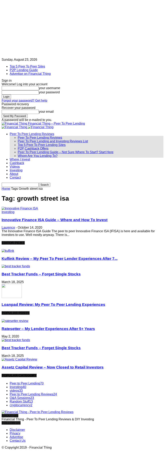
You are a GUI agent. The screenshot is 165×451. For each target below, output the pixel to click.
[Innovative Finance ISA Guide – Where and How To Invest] (20, 208)
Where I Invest (20, 159)
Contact (15, 177)
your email (46, 111)
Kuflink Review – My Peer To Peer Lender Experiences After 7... (60, 258)
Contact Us (18, 440)
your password (49, 92)
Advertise (16, 437)
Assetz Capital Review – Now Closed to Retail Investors (53, 367)
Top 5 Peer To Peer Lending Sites (42, 145)
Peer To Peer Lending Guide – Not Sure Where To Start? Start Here (65, 152)
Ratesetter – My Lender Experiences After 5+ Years (48, 329)
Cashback (17, 163)
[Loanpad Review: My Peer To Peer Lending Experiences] (12, 297)
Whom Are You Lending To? (38, 155)
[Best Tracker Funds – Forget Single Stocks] (16, 266)
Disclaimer (17, 429)
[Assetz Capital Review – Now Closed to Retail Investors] (19, 359)
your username (49, 88)
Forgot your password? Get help (24, 100)
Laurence (8, 227)
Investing (16, 170)
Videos (15, 166)
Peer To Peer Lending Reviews (32, 134)
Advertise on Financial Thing (30, 73)
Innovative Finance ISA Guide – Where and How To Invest (54, 220)
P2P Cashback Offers (33, 148)
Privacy (15, 433)
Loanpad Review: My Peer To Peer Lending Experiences (53, 304)
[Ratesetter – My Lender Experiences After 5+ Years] (15, 321)
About (14, 174)
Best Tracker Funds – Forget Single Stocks (41, 274)
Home (6, 188)
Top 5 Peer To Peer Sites (27, 66)
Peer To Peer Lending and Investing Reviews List (53, 141)
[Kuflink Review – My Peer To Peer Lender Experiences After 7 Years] (8, 250)
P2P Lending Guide (24, 70)
